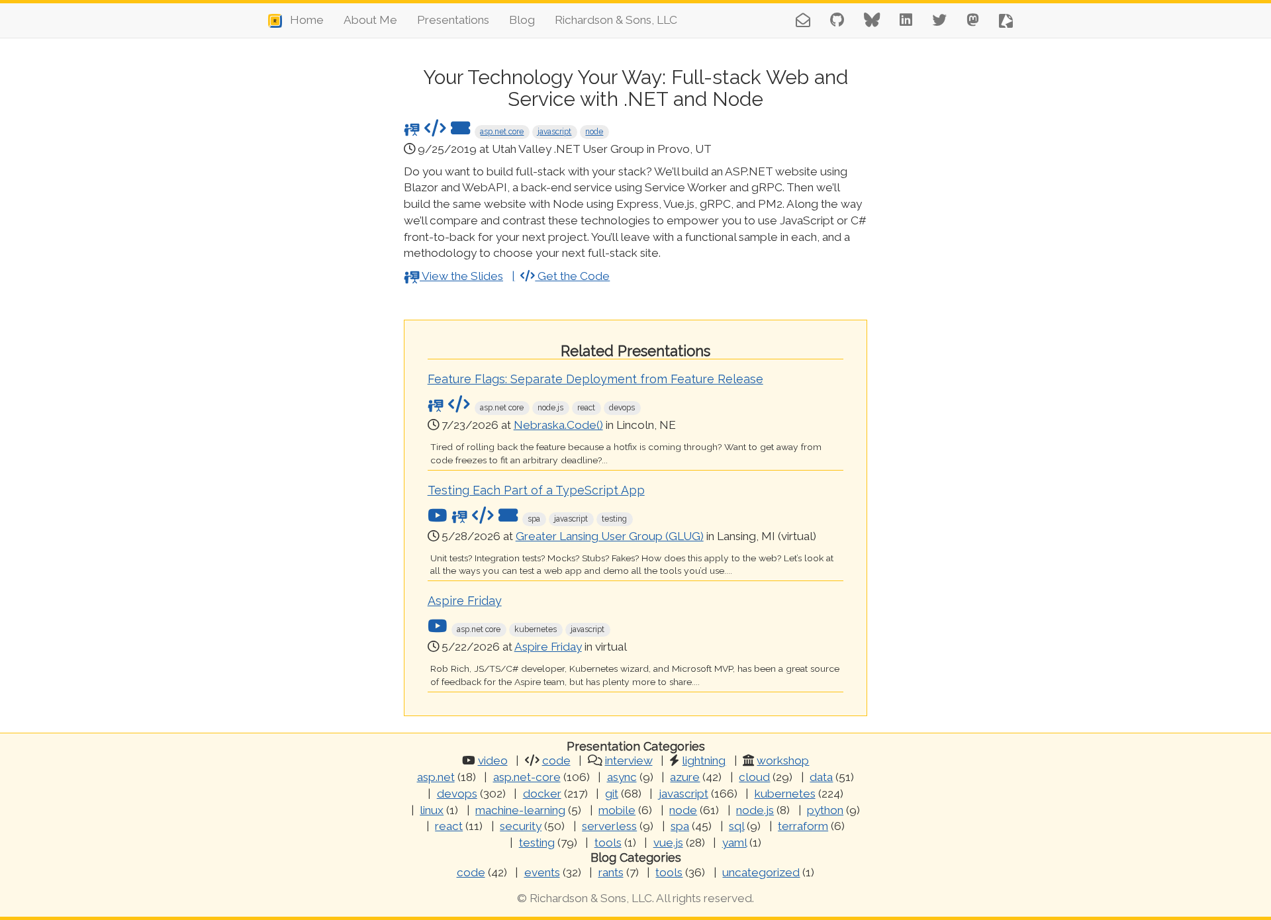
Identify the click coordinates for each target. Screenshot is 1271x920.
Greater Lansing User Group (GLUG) (610, 536)
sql (736, 826)
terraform (803, 826)
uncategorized (761, 872)
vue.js (668, 842)
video (493, 760)
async (622, 777)
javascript (554, 131)
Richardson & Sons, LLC (616, 19)
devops (457, 793)
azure (685, 777)
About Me (370, 19)
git (611, 793)
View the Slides (461, 276)
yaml (734, 842)
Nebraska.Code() (558, 425)
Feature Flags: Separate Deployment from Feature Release (595, 379)
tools (608, 842)
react (449, 826)
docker (542, 793)
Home (303, 19)
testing (537, 842)
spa (680, 826)
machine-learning (520, 810)
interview (629, 760)
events (542, 872)
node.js (755, 810)
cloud (754, 777)
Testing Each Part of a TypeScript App (536, 490)
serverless (609, 826)
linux (432, 810)
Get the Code (572, 276)
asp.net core (502, 131)
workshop (783, 760)
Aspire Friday (465, 601)
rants (611, 872)
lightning (704, 760)
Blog (522, 19)
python (825, 810)
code (556, 760)
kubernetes (785, 793)
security (520, 826)
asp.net (436, 777)
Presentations (453, 19)
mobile (617, 810)
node (594, 131)
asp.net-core (527, 777)
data (821, 777)
